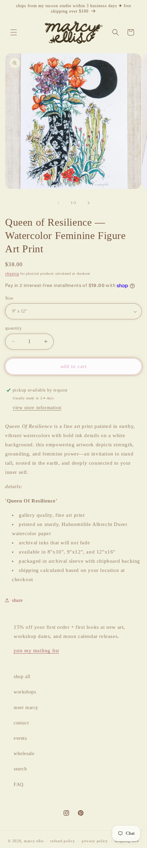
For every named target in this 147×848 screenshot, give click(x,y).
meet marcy (26, 707)
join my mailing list (36, 650)
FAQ (19, 784)
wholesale (24, 753)
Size (9, 298)
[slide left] (58, 202)
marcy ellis (34, 841)
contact (21, 722)
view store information (37, 407)
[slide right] (88, 202)
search (20, 768)
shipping (12, 273)
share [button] (17, 600)
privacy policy (95, 841)
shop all (22, 676)
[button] (13, 32)
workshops (25, 691)
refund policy (62, 841)
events (20, 738)
